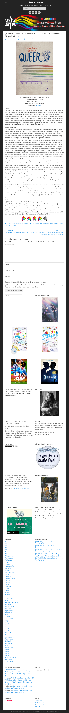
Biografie (8, 568)
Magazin (7, 621)
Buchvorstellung (10, 578)
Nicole (7, 678)
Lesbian (7, 617)
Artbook (7, 562)
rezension (56, 223)
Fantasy (7, 594)
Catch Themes (55, 711)
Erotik (7, 590)
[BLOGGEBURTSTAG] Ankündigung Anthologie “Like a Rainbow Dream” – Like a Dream (18, 672)
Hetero (7, 600)
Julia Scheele (35, 223)
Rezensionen (19, 223)
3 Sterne (7, 546)
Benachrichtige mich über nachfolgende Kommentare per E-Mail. (26, 282)
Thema (7, 649)
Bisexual (7, 570)
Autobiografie (9, 566)
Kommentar (9, 245)
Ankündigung (9, 558)
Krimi (6, 615)
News (6, 625)
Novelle (7, 631)
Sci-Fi (6, 645)
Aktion (7, 552)
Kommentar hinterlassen (32, 39)
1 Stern (7, 542)
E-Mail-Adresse (10, 270)
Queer (13, 223)
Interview (8, 609)
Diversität (8, 586)
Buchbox (8, 576)
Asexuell (7, 564)
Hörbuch (8, 605)
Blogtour (8, 574)
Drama (7, 588)
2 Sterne (7, 544)
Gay (6, 596)
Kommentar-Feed (40, 705)
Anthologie (8, 560)
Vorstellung (8, 659)
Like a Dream (36, 2)
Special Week (9, 647)
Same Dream (9, 643)
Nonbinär (8, 627)
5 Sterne (7, 550)
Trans (7, 655)
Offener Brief (9, 633)
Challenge (8, 580)
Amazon (38, 106)
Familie (7, 592)
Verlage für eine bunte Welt (21, 488)
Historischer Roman (11, 602)
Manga (7, 623)
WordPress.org (40, 707)
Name (7, 264)
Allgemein (8, 554)
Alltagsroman (9, 556)
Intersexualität (9, 607)
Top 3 (7, 653)
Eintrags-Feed (39, 703)
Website (7, 276)
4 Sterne (8, 223)
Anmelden (38, 701)
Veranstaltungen (10, 657)
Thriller (7, 651)
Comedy (7, 582)
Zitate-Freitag (9, 661)
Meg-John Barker (44, 223)
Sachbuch (27, 223)
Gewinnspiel (9, 598)
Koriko (21, 39)
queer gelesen (9, 637)
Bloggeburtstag (10, 572)
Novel (7, 629)
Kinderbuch (8, 613)
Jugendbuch (9, 611)
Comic (7, 584)
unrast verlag (12, 225)
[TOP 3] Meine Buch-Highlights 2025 (22, 678)
